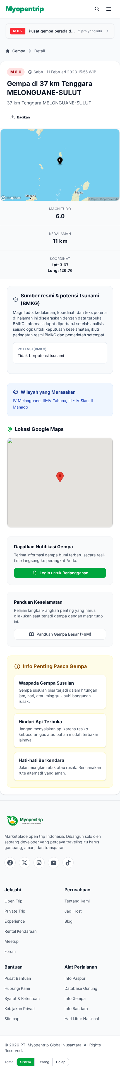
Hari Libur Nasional (81, 1018)
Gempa (18, 50)
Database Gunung (80, 988)
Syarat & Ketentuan (22, 998)
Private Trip (14, 911)
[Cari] (97, 9)
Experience (14, 921)
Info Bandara (76, 1008)
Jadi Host (73, 911)
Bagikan (23, 117)
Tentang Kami (77, 901)
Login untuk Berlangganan (64, 572)
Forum (10, 951)
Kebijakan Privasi (19, 1008)
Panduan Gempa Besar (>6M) (64, 634)
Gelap (60, 1062)
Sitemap (12, 1018)
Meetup (11, 941)
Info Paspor (74, 978)
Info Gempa (75, 998)
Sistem (25, 1062)
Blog (68, 921)
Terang (43, 1062)
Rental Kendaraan (20, 931)
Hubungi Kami (17, 988)
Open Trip (13, 901)
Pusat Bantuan (17, 978)
